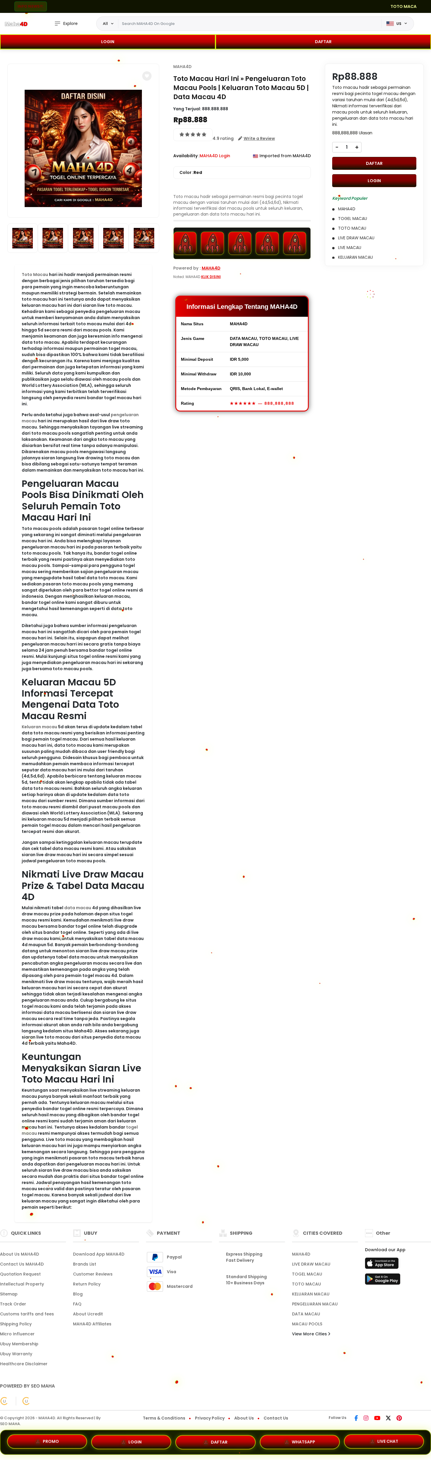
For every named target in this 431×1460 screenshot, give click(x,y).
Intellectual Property (22, 1284)
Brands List (84, 1264)
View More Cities (310, 1334)
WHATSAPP (303, 1440)
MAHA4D (182, 67)
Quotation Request (20, 1274)
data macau (77, 908)
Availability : (186, 156)
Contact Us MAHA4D (22, 1264)
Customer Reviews (93, 1274)
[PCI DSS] (4, 1401)
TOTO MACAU (306, 1284)
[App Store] (382, 1265)
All (105, 23)
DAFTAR (323, 42)
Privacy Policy (210, 1418)
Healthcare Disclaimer (23, 1364)
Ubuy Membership (19, 1344)
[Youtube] (377, 1419)
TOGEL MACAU (307, 1274)
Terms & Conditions (164, 1418)
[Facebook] (356, 1419)
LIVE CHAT (387, 1440)
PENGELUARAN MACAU (315, 1304)
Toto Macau (35, 274)
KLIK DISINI (211, 276)
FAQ (77, 1304)
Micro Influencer (17, 1334)
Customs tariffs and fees (27, 1314)
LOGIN (107, 42)
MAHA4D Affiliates (92, 1324)
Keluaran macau (39, 727)
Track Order (13, 1304)
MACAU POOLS (307, 1324)
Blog (78, 1294)
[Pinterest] (399, 1419)
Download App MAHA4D (98, 1254)
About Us (244, 1418)
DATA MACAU (306, 1314)
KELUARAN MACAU (311, 1294)
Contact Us (276, 1418)
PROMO (51, 1441)
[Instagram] (366, 1419)
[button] (147, 76)
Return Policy (87, 1284)
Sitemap (9, 1294)
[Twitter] (388, 1419)
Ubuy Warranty (16, 1354)
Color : (190, 172)
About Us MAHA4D (19, 1254)
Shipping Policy (16, 1324)
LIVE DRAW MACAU (311, 1264)
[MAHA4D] (16, 23)
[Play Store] (382, 1280)
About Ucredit (88, 1314)
